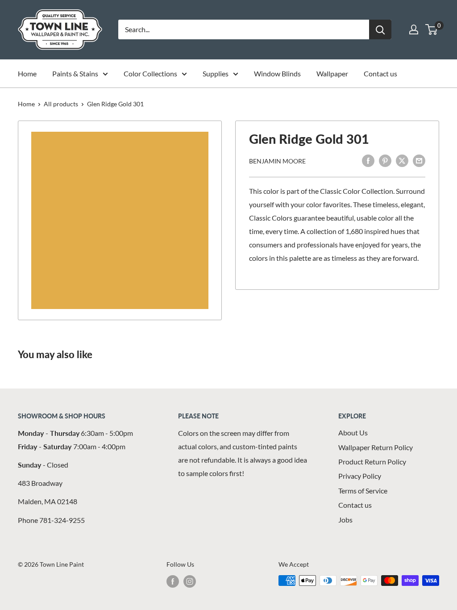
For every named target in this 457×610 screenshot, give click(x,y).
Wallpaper (332, 73)
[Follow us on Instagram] (189, 581)
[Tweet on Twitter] (402, 160)
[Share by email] (419, 160)
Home (27, 73)
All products (61, 104)
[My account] (413, 29)
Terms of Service (362, 490)
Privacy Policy (359, 476)
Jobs (345, 519)
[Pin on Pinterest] (385, 160)
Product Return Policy (372, 461)
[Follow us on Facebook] (172, 581)
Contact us (380, 73)
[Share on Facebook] (368, 160)
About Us (353, 432)
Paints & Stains (75, 73)
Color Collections (150, 73)
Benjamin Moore (277, 161)
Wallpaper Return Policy (375, 447)
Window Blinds (277, 73)
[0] (431, 29)
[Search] (380, 29)
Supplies (215, 73)
